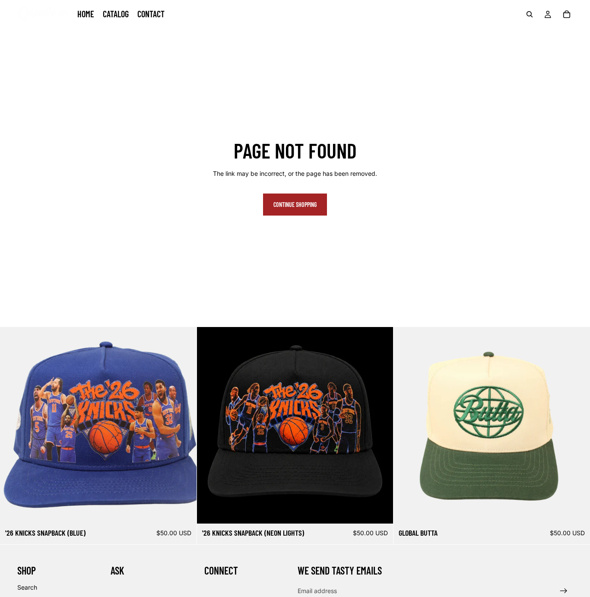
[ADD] (183, 510)
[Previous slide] (13, 425)
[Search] (529, 14)
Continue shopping (295, 204)
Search (27, 587)
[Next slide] (184, 425)
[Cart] (566, 14)
